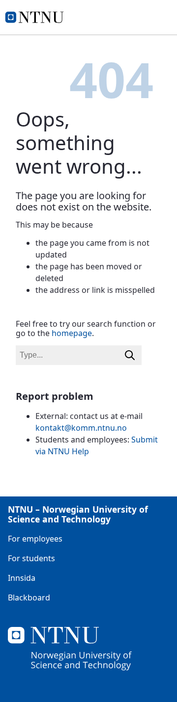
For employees (35, 538)
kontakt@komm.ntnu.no (81, 427)
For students (31, 558)
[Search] (130, 355)
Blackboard (29, 597)
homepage (72, 333)
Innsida (21, 577)
